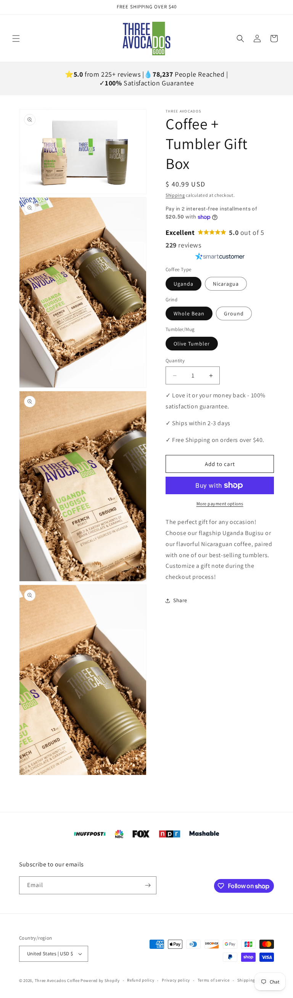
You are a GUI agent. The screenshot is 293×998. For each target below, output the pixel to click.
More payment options (219, 503)
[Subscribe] (147, 885)
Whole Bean (189, 313)
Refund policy (140, 980)
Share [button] (180, 600)
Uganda (183, 283)
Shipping (175, 195)
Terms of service (214, 980)
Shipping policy (253, 980)
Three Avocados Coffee (57, 980)
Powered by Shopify (100, 980)
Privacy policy (176, 980)
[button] (16, 38)
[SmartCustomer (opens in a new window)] (220, 256)
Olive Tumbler (192, 343)
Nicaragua (226, 283)
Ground (234, 313)
